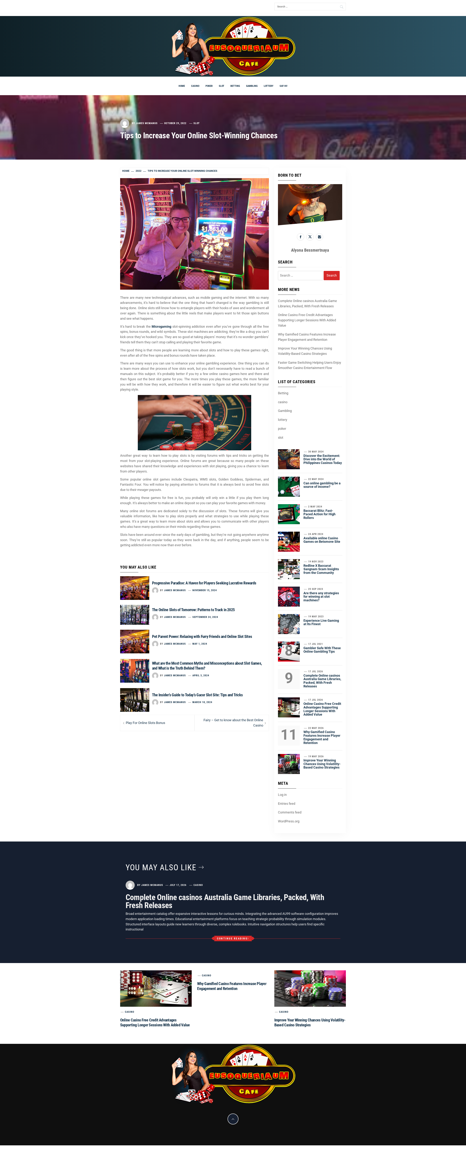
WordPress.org (288, 821)
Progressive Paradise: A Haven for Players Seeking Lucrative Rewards (204, 583)
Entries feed (286, 803)
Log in (282, 795)
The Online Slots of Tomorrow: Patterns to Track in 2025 (193, 610)
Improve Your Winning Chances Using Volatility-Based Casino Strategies (305, 351)
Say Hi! (283, 85)
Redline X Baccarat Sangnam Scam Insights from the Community (321, 569)
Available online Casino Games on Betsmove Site (321, 540)
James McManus (147, 123)
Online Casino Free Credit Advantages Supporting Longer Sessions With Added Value (307, 320)
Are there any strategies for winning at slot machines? (321, 596)
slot (221, 85)
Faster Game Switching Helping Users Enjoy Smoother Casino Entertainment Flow (309, 365)
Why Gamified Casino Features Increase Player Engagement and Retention (307, 337)
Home (182, 85)
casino (195, 85)
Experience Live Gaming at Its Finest (321, 622)
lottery (268, 85)
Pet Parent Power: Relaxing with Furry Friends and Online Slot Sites (202, 636)
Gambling (252, 85)
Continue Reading (232, 938)
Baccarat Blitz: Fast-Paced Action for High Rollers (319, 514)
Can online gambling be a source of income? (322, 485)
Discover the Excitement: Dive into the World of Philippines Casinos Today (322, 459)
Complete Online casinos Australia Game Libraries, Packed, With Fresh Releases (307, 303)
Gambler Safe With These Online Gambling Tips (322, 650)
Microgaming (161, 326)
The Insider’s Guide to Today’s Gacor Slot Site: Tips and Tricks (197, 695)
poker (209, 85)
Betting (235, 85)
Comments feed (289, 812)
